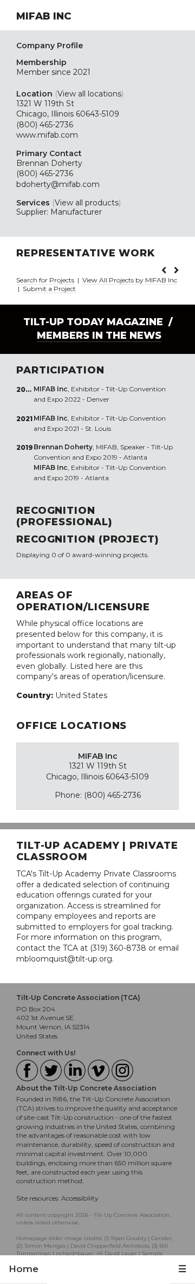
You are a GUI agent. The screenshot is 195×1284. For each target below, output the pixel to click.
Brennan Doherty (49, 163)
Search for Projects (45, 280)
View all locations (89, 94)
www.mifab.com (47, 135)
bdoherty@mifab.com (58, 184)
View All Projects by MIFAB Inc (129, 280)
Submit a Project (49, 289)
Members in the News (99, 335)
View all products (87, 203)
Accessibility (80, 1198)
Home (23, 1268)
